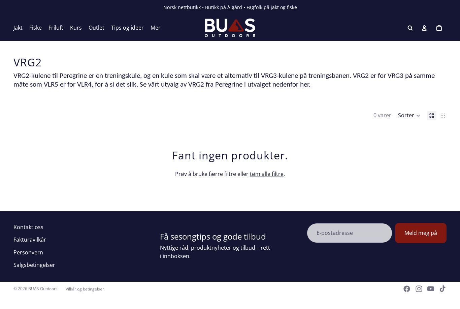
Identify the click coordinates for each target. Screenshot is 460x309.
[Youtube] (431, 289)
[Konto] (424, 28)
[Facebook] (407, 289)
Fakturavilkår (29, 239)
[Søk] (410, 28)
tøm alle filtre (267, 174)
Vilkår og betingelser (85, 289)
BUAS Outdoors (43, 288)
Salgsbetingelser (34, 265)
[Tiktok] (442, 289)
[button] (409, 115)
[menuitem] (155, 28)
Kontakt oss (28, 227)
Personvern (28, 252)
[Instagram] (419, 289)
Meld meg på (420, 233)
